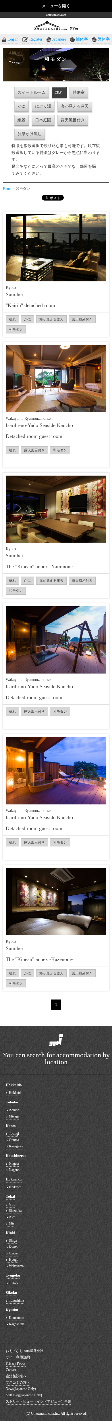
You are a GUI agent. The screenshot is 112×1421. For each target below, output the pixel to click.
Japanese (59, 39)
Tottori (13, 1283)
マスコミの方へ (18, 1382)
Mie (11, 1223)
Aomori (14, 1110)
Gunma (14, 1140)
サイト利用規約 (18, 1357)
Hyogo (13, 1260)
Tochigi (14, 1134)
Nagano (14, 1170)
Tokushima (16, 1300)
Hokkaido (14, 1085)
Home (7, 189)
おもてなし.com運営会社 (24, 1351)
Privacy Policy (16, 1363)
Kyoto (13, 1247)
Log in (12, 39)
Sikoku (11, 1292)
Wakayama (16, 1266)
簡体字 (82, 39)
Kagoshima (16, 1324)
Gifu (12, 1204)
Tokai (10, 1196)
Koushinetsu (16, 1155)
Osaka (13, 1253)
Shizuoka (15, 1211)
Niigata (14, 1163)
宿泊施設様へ (16, 1376)
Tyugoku (13, 1275)
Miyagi (14, 1116)
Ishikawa (15, 1187)
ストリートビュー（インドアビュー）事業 (38, 1401)
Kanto (11, 1126)
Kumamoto (16, 1318)
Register (36, 39)
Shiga (13, 1241)
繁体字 (104, 39)
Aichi (12, 1217)
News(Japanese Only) (21, 1389)
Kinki (10, 1233)
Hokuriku (14, 1179)
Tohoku (12, 1102)
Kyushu (12, 1310)
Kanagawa (16, 1146)
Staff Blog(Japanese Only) (24, 1395)
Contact (11, 1370)
